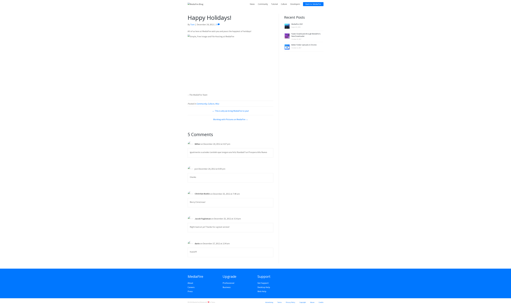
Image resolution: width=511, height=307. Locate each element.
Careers (191, 287)
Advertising (269, 302)
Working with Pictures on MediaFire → (230, 119)
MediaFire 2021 (297, 24)
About (190, 283)
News (252, 4)
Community (263, 4)
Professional (228, 283)
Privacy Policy (290, 302)
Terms (279, 302)
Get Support (263, 283)
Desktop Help (263, 287)
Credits (321, 302)
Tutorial (274, 4)
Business (227, 287)
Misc (217, 103)
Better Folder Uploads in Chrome (304, 45)
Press (190, 291)
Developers (295, 4)
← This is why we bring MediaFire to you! (230, 111)
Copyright (302, 302)
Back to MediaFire (313, 4)
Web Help (261, 291)
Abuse (312, 302)
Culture (284, 4)
